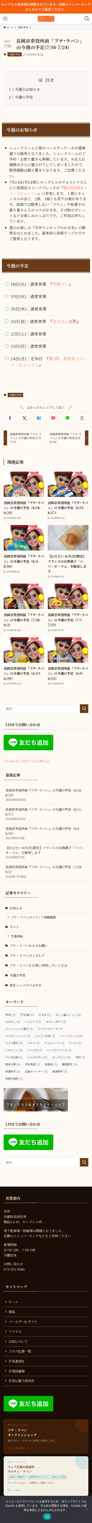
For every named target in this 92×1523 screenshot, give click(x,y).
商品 (12, 1311)
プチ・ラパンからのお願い (28, 945)
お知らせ (15, 908)
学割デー (61, 284)
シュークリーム (71, 1036)
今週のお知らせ (27, 89)
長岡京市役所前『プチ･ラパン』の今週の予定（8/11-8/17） (43, 814)
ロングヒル (61, 1057)
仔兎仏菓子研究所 (21, 1380)
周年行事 (12, 1064)
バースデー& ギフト (23, 1321)
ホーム (13, 1301)
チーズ (75, 1043)
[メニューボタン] (5, 19)
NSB (10, 1015)
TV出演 (27, 1015)
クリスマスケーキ (50, 1029)
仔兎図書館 (17, 1371)
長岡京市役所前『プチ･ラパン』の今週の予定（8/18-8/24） (43, 795)
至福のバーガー (36, 1071)
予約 (80, 1057)
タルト (14, 926)
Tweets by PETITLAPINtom (26, 760)
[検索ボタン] (87, 19)
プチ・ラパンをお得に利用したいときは (38, 965)
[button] (10, 418)
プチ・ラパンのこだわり (27, 955)
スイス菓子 (14, 1043)
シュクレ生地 (45, 1036)
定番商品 (17, 936)
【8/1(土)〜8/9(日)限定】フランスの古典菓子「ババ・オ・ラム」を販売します (44, 852)
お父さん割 (62, 321)
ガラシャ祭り (56, 1021)
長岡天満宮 (13, 1078)
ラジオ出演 (13, 1057)
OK (47, 1516)
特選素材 (12, 1071)
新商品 (51, 1064)
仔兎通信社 (17, 1361)
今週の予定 (14, 54)
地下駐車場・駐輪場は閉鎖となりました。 (34, 1230)
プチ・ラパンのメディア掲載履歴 (33, 917)
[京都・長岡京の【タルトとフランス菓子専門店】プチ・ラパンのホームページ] (46, 19)
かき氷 (45, 1015)
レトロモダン (37, 1057)
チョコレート (54, 1043)
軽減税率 (59, 1071)
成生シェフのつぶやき (25, 985)
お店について (18, 1341)
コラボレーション (17, 1036)
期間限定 (69, 1064)
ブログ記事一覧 (20, 1351)
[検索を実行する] (84, 708)
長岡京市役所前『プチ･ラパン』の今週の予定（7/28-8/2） (43, 871)
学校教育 (32, 1064)
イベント (33, 1021)
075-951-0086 (14, 1269)
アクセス (15, 1331)
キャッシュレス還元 (19, 1029)
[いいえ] (87, 1509)
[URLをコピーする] (82, 418)
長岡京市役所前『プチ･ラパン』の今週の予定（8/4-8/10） (42, 833)
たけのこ (12, 1021)
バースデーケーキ (59, 1050)
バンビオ (34, 1050)
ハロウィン (13, 1050)
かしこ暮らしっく (68, 1015)
